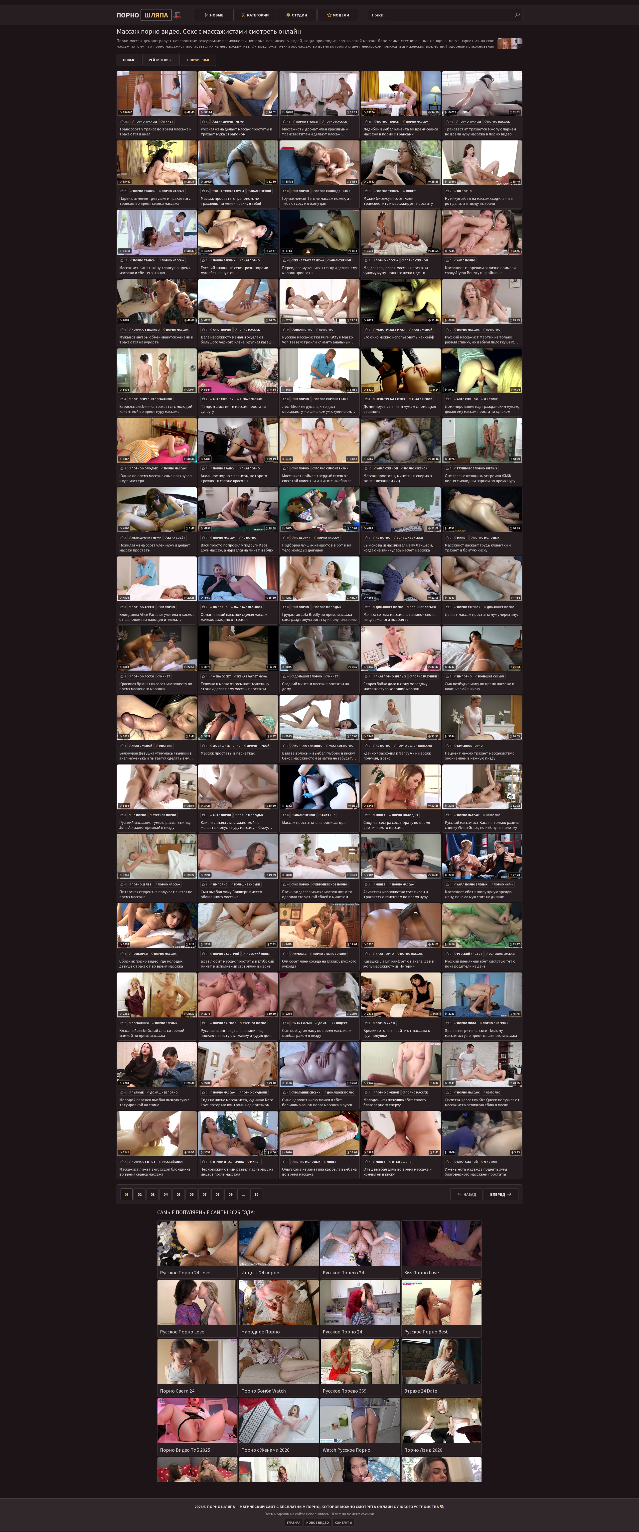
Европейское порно (331, 884)
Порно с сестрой (226, 954)
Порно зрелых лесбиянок (152, 399)
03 (153, 1194)
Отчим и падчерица (228, 1162)
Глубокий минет (258, 954)
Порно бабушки (424, 676)
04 (165, 1194)
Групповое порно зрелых (477, 468)
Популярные (198, 60)
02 (140, 1194)
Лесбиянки (140, 1023)
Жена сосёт (176, 538)
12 (256, 1194)
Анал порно (251, 260)
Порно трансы (146, 121)
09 (230, 1194)
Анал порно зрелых (391, 676)
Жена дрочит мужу (229, 121)
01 (127, 1194)
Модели (341, 14)
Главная (294, 1523)
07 (204, 1194)
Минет (168, 121)
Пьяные (138, 1092)
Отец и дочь (401, 1162)
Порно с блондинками (332, 191)
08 (217, 1194)
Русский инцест (469, 954)
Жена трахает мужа (229, 191)
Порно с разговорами (329, 954)
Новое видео (317, 1523)
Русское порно (164, 815)
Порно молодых (145, 468)
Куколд (300, 954)
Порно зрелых (224, 260)
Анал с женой (260, 191)
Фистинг (491, 399)
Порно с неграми (495, 1023)
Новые (216, 14)
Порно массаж (335, 121)
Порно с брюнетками (331, 399)
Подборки (302, 538)
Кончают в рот (144, 1162)
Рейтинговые (161, 60)
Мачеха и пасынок (248, 607)
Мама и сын (303, 1023)
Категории (258, 14)
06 (191, 1194)
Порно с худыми (254, 1092)
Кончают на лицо (146, 329)
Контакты (343, 1523)
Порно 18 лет (142, 884)
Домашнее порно (389, 607)
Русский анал (172, 1162)
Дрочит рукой (258, 746)
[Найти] (517, 15)
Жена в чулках (251, 399)
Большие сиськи (410, 538)
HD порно (301, 191)
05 (178, 1194)
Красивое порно (470, 746)
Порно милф (503, 884)
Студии (299, 14)
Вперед (497, 1194)
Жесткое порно (341, 746)
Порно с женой (416, 260)
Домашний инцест (333, 1023)
